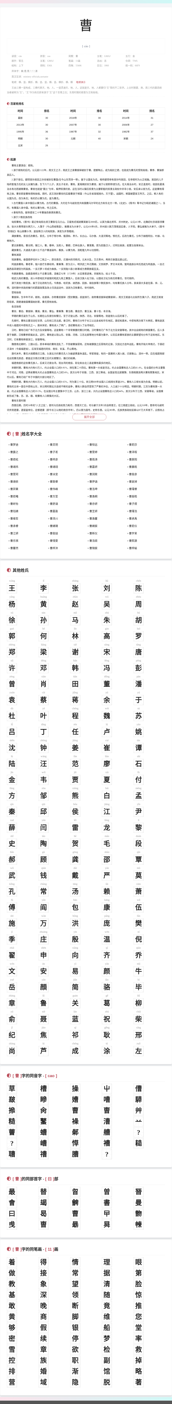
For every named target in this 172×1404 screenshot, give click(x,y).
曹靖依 (14, 481)
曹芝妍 (93, 511)
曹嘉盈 (54, 511)
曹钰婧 (14, 511)
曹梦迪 (14, 444)
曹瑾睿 (133, 489)
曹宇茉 (133, 533)
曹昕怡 (14, 503)
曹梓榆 (133, 548)
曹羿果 (14, 489)
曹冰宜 (54, 474)
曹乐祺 (14, 540)
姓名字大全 (27, 434)
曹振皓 (133, 496)
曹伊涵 (93, 481)
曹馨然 (14, 548)
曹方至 (54, 496)
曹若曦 (14, 496)
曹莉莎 (133, 444)
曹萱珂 (14, 474)
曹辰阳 (133, 459)
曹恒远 (93, 444)
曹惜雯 (54, 540)
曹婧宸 (93, 526)
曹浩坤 (93, 489)
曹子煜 (133, 503)
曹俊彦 (133, 474)
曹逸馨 (93, 518)
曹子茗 (54, 452)
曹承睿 (14, 526)
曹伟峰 (54, 489)
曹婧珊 (54, 526)
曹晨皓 (133, 466)
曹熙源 (133, 540)
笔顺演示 (80, 82)
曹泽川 (54, 518)
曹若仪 (133, 526)
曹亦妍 (93, 503)
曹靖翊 (54, 466)
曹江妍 (14, 533)
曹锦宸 (93, 548)
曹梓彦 (54, 459)
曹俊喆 (54, 533)
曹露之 (14, 452)
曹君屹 (14, 459)
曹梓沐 (54, 548)
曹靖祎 (14, 466)
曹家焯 (133, 481)
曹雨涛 (93, 459)
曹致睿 (54, 481)
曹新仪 (93, 533)
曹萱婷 (93, 452)
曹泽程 (133, 452)
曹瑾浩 (133, 511)
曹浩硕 (93, 540)
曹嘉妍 (93, 466)
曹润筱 (93, 474)
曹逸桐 (93, 496)
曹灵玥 (54, 444)
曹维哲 (14, 518)
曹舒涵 (54, 503)
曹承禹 (133, 518)
